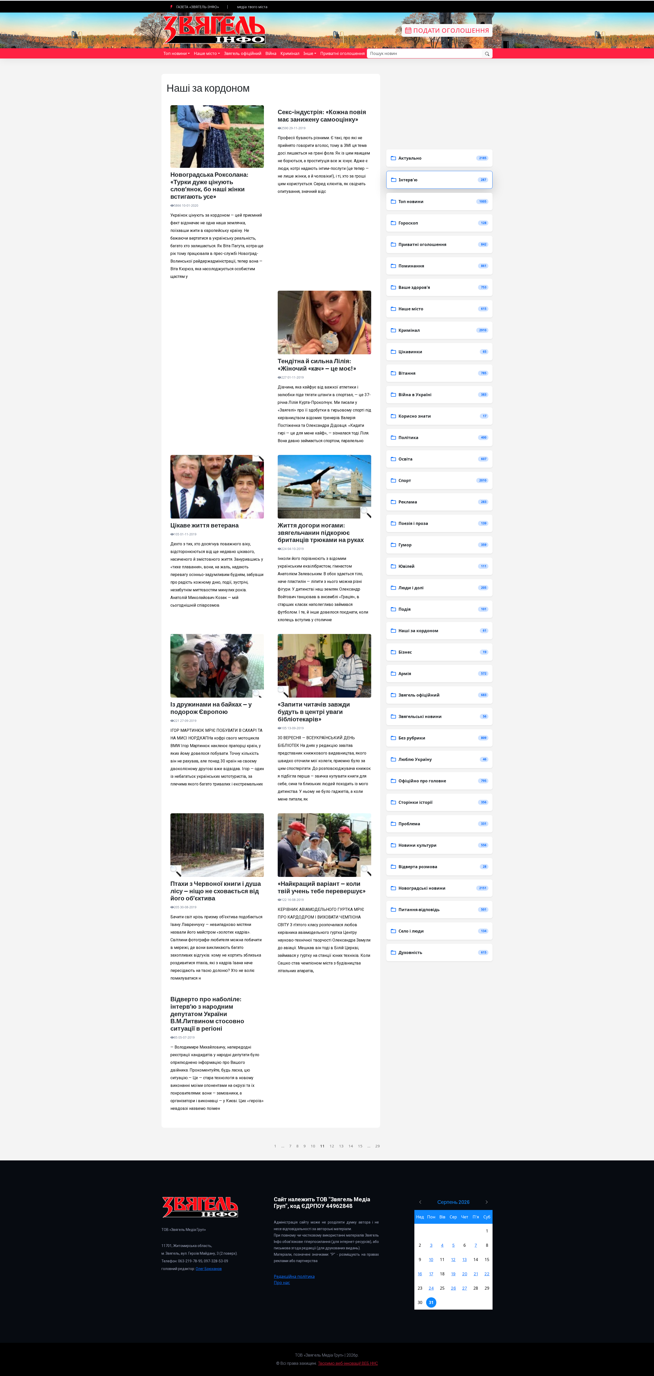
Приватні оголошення (342, 53)
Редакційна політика (294, 1276)
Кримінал (290, 53)
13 (341, 1145)
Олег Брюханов (209, 1269)
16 (420, 1273)
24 (431, 1288)
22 (486, 1273)
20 (464, 1273)
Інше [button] (308, 53)
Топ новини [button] (175, 53)
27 (464, 1288)
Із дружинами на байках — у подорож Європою (211, 708)
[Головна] (214, 30)
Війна (270, 53)
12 (332, 1145)
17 (431, 1273)
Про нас (282, 1282)
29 (377, 1145)
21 (476, 1273)
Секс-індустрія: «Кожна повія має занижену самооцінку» (322, 115)
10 (313, 1145)
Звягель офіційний (242, 53)
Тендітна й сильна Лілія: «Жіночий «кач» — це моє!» (317, 364)
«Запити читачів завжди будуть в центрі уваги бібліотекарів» (314, 712)
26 (453, 1288)
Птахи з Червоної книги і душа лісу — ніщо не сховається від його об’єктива (215, 891)
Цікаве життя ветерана (204, 525)
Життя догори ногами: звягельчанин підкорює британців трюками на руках (321, 533)
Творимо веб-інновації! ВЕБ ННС (348, 1363)
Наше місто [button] (205, 53)
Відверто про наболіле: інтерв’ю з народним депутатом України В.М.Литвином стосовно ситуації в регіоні (207, 1013)
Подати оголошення (450, 30)
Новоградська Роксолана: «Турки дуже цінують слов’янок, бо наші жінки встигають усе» (209, 185)
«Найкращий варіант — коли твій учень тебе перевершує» (322, 887)
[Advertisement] (217, 347)
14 (350, 1145)
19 (453, 1273)
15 (360, 1145)
